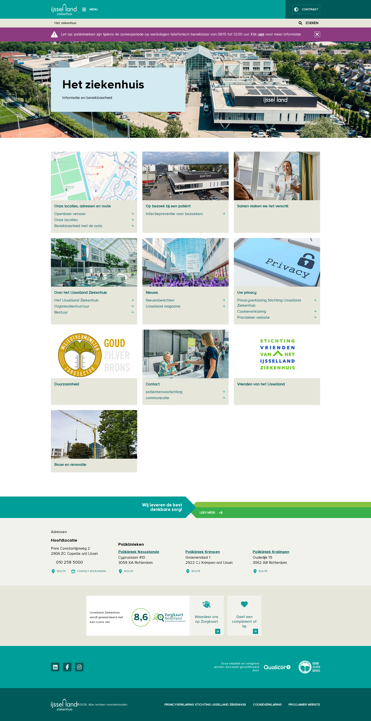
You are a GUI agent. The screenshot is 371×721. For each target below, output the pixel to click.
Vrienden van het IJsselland (261, 384)
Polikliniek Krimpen (203, 552)
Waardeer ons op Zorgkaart (206, 619)
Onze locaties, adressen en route (82, 206)
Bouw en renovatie (70, 465)
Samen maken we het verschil (262, 206)
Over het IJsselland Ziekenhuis (80, 293)
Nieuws (152, 293)
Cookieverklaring (267, 704)
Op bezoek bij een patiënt (168, 206)
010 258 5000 (69, 562)
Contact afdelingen (91, 571)
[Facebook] (67, 667)
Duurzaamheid (66, 384)
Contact (153, 384)
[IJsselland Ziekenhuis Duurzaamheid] (309, 667)
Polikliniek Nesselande (138, 552)
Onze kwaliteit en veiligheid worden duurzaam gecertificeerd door (253, 667)
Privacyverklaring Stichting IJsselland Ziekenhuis (205, 704)
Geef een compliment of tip (244, 621)
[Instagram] (79, 667)
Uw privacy (246, 293)
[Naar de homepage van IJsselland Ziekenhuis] (64, 9)
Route (61, 571)
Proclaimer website (304, 704)
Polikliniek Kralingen (271, 552)
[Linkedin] (55, 667)
